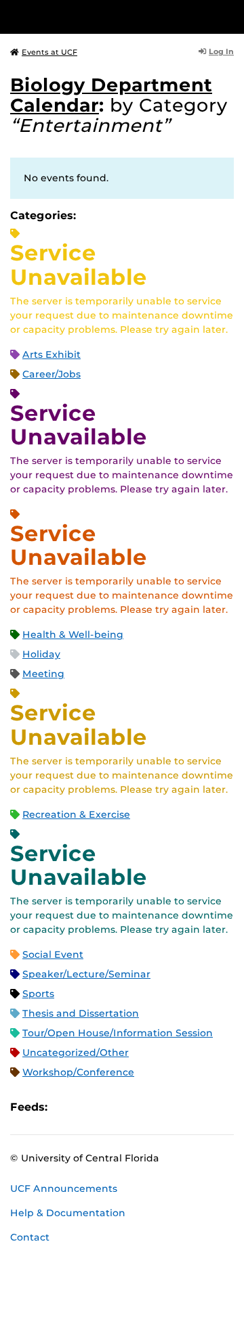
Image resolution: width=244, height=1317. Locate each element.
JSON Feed (157, 1107)
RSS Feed (111, 1107)
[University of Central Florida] (103, 16)
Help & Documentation (67, 1213)
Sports (38, 994)
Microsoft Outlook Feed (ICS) (88, 1107)
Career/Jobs (51, 374)
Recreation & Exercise (76, 814)
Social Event (52, 954)
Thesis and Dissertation (80, 1013)
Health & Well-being (72, 634)
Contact (29, 1237)
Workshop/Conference (78, 1072)
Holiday (41, 654)
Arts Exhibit (51, 354)
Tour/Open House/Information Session (117, 1033)
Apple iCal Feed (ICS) (65, 1107)
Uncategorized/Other (75, 1052)
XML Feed (134, 1107)
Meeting (43, 674)
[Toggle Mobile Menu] (230, 16)
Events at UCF (49, 52)
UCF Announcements (63, 1188)
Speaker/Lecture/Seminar (86, 974)
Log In (221, 51)
